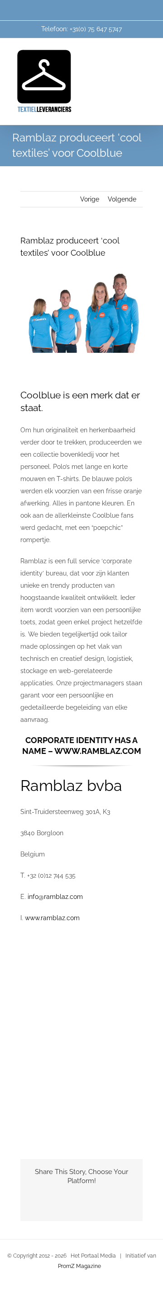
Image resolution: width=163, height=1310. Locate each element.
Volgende (122, 199)
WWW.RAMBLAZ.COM (97, 751)
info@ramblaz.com (55, 896)
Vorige (89, 199)
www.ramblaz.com (52, 918)
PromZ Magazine (79, 1266)
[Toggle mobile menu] (145, 52)
